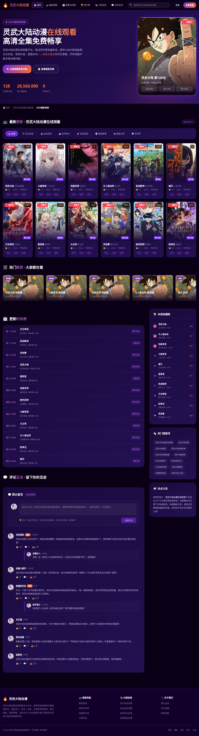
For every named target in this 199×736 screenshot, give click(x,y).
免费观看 (190, 5)
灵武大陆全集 (50, 54)
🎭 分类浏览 (100, 5)
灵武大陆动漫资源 (178, 448)
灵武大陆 (24, 364)
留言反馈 (165, 703)
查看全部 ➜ (188, 121)
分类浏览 (83, 718)
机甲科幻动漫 (126, 713)
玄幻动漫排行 (160, 461)
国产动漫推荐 (180, 455)
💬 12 (27, 547)
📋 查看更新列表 (46, 68)
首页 (170, 730)
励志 (56, 194)
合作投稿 (165, 708)
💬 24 (27, 598)
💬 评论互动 (117, 5)
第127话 (167, 89)
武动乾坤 (24, 340)
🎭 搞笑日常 (119, 133)
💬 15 (26, 646)
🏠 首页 (37, 5)
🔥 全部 (11, 133)
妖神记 (23, 447)
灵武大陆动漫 (16, 5)
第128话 (149, 89)
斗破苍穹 (24, 411)
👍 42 (18, 646)
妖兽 (187, 253)
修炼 (23, 194)
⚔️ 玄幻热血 (28, 133)
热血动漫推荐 (177, 467)
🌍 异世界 (136, 133)
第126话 (184, 89)
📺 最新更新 (51, 5)
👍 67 (18, 663)
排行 (182, 730)
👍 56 (18, 577)
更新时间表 (84, 708)
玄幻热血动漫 (126, 703)
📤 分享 (35, 547)
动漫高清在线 (160, 473)
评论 (188, 730)
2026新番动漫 (160, 467)
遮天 (22, 458)
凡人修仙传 (25, 435)
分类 (194, 730)
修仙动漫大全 (176, 461)
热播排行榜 (84, 713)
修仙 (106, 194)
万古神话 (24, 329)
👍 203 (19, 598)
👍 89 (18, 628)
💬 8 (25, 577)
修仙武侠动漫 (126, 708)
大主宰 (23, 423)
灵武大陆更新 (160, 448)
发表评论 (129, 520)
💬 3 (25, 663)
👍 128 (19, 547)
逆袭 (23, 253)
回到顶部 (165, 713)
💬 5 (25, 628)
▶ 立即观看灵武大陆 (17, 68)
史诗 (187, 194)
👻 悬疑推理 (100, 133)
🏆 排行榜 (85, 5)
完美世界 (24, 388)
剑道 (121, 253)
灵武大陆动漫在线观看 (23, 107)
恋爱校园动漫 (126, 718)
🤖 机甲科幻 (64, 133)
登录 (178, 5)
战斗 (48, 194)
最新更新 (83, 703)
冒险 (81, 194)
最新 (176, 730)
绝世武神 (24, 399)
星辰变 (23, 376)
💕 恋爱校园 (82, 133)
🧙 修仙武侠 (46, 133)
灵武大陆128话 (177, 473)
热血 (16, 194)
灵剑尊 (23, 352)
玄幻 (8, 194)
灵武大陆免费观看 (162, 455)
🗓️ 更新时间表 (69, 5)
